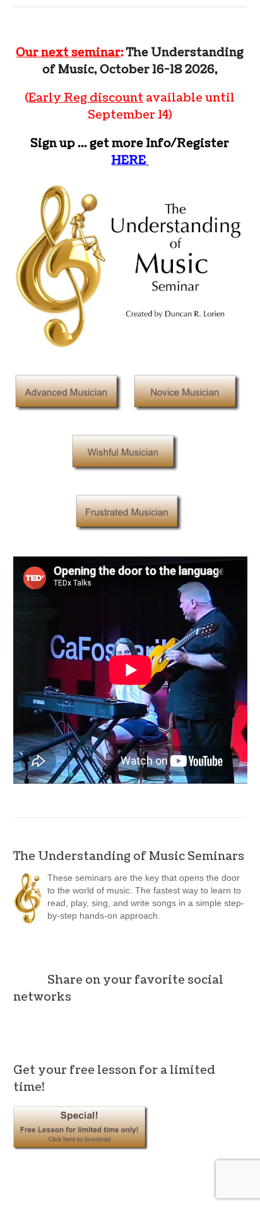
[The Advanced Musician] (69, 418)
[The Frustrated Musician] (130, 538)
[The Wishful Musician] (126, 478)
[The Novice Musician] (188, 418)
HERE (129, 160)
